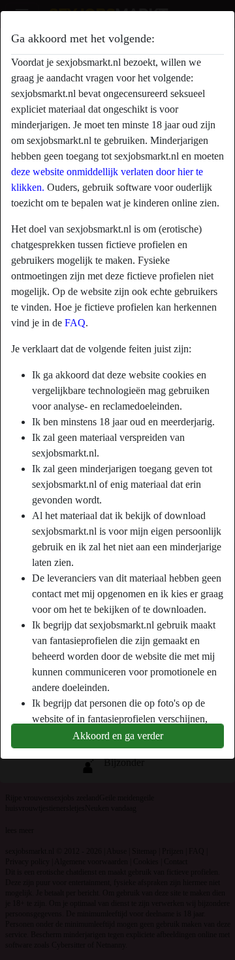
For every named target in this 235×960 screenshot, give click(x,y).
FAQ (75, 322)
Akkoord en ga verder (117, 735)
